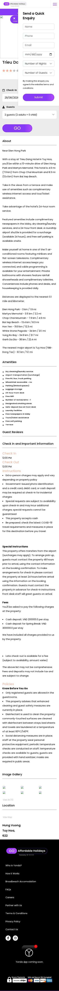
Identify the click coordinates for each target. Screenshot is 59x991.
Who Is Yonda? (14, 865)
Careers (10, 897)
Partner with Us (14, 905)
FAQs (8, 889)
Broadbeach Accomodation (21, 881)
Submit (38, 97)
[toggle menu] (55, 4)
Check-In (11, 90)
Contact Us (12, 929)
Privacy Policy (13, 921)
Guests (10, 107)
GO (17, 128)
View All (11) (8, 799)
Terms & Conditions (16, 913)
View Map (7, 817)
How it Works (12, 873)
